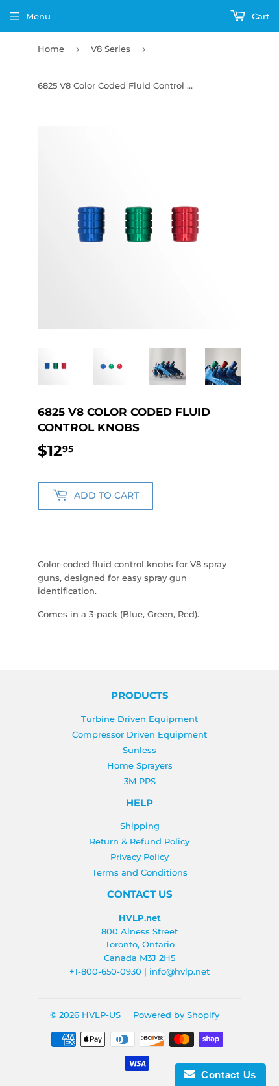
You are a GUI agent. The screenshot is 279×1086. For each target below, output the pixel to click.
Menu (38, 16)
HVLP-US (101, 1015)
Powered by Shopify (176, 1015)
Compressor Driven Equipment (139, 734)
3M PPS (140, 781)
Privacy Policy (139, 857)
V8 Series (110, 48)
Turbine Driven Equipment (139, 719)
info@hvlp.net (179, 971)
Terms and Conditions (140, 872)
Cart (259, 16)
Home (51, 48)
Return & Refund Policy (139, 841)
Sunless (139, 750)
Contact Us (225, 1074)
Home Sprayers (140, 765)
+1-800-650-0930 (105, 971)
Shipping (140, 825)
